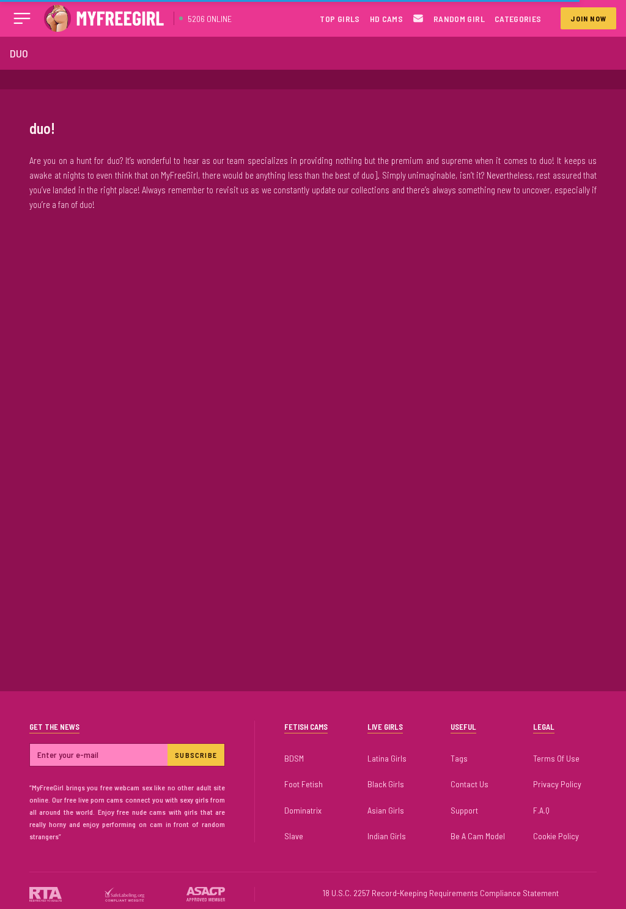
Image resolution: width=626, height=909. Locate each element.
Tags (459, 758)
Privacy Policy (557, 784)
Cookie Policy (556, 836)
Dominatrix (303, 810)
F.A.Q (541, 810)
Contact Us (469, 784)
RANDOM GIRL (459, 18)
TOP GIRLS (339, 18)
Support (464, 810)
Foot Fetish (303, 784)
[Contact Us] (418, 18)
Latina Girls (387, 758)
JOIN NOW (588, 18)
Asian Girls (385, 810)
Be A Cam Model (478, 836)
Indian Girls (386, 836)
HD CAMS (386, 18)
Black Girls (385, 784)
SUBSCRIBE (196, 755)
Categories (518, 18)
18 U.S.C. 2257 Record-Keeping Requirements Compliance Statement (441, 893)
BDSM (294, 758)
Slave (293, 836)
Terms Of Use (556, 758)
